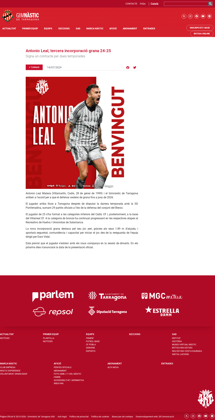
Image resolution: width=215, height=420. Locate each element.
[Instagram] (190, 16)
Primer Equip (30, 28)
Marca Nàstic (94, 28)
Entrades (149, 28)
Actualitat (9, 28)
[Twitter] (135, 68)
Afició (113, 28)
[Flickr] (209, 16)
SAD (78, 28)
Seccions (64, 28)
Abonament (130, 28)
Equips (48, 28)
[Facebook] (196, 16)
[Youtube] (203, 16)
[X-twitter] (184, 16)
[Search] (210, 4)
